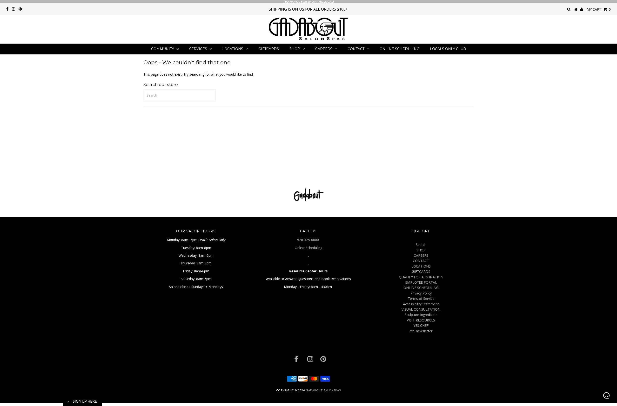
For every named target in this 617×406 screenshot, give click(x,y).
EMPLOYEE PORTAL (421, 282)
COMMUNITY (162, 49)
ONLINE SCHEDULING (399, 49)
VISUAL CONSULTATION (421, 309)
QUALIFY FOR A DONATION (421, 277)
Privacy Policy (421, 293)
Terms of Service (421, 298)
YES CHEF (421, 325)
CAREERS (323, 49)
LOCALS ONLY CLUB (448, 49)
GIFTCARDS (268, 49)
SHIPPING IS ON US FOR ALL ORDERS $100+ (308, 9)
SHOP (294, 49)
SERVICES (198, 49)
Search (421, 244)
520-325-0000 (308, 239)
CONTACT (356, 49)
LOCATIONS (232, 49)
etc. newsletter (420, 331)
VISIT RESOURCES (421, 320)
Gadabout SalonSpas (323, 390)
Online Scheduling (308, 247)
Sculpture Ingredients (421, 314)
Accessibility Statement (421, 304)
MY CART (599, 9)
